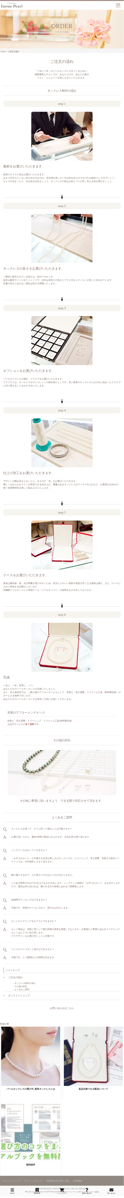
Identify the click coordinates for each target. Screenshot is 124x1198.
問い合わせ (111, 1193)
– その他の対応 (20, 986)
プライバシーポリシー (33, 1181)
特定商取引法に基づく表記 (57, 1181)
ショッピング (62, 1193)
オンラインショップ (19, 995)
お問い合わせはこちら (62, 1008)
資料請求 (37, 1193)
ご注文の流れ (15, 977)
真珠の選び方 (87, 1193)
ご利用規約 (77, 1181)
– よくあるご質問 (21, 989)
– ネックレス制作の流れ (24, 983)
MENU (12, 1193)
